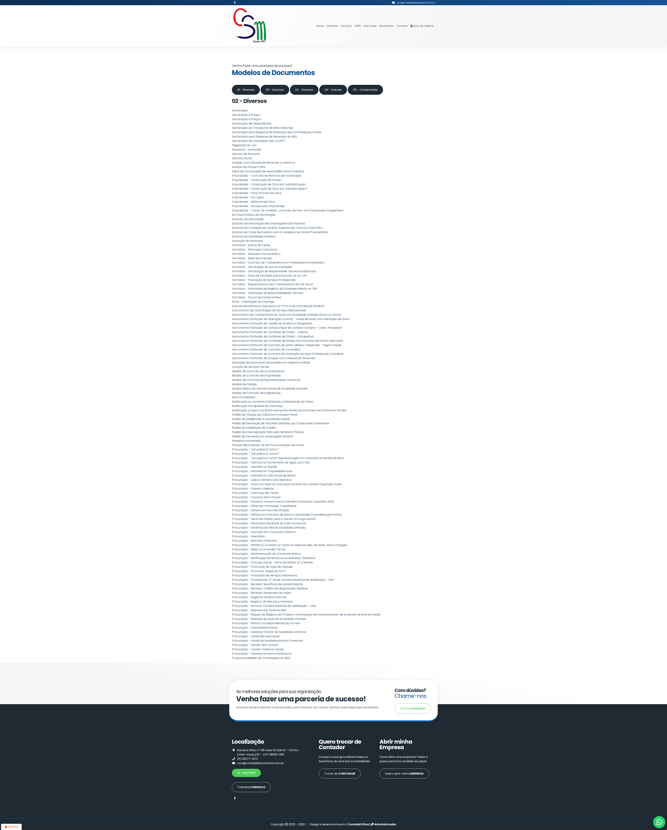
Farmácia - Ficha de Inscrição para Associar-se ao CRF (269, 276)
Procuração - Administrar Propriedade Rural (262, 471)
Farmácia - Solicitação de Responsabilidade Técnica (267, 293)
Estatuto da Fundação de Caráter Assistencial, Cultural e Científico (277, 228)
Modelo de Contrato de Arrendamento (258, 371)
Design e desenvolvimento (327, 824)
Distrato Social (242, 158)
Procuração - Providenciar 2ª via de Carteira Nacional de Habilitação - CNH (283, 580)
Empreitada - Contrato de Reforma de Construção (266, 176)
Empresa (332, 26)
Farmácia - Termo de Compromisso (256, 297)
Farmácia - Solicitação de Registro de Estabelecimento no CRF (274, 289)
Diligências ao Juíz (244, 145)
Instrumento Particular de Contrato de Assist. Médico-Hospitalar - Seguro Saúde (286, 345)
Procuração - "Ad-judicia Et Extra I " (255, 449)
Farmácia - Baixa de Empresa (252, 258)
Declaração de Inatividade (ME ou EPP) (258, 141)
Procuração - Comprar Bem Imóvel (256, 497)
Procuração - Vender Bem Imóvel (255, 645)
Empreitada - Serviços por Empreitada (258, 206)
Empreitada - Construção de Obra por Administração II (269, 189)
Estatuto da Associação (248, 219)
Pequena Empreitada (246, 441)
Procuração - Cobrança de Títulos (255, 493)
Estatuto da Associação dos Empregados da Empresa (268, 223)
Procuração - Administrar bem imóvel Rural (261, 654)
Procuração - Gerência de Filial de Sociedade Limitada (268, 528)
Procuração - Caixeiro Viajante (253, 489)
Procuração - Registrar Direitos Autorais (259, 597)
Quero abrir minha (404, 774)
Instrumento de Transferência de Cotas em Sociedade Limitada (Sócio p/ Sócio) (286, 315)
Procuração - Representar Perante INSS (259, 610)
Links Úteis (370, 26)
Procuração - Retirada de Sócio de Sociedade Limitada (269, 619)
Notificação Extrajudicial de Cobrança (257, 406)
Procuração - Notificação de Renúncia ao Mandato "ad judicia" (274, 558)
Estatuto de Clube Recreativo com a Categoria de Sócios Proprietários (280, 232)
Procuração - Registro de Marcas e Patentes (262, 602)
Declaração (240, 110)
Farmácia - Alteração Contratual (254, 250)
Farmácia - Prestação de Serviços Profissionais (263, 280)
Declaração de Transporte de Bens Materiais (262, 128)
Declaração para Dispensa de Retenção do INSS (264, 137)
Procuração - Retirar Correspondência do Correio (266, 623)
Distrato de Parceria (246, 154)
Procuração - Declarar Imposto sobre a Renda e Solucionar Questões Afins (283, 502)
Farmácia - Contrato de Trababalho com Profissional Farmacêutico (278, 263)
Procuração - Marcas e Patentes (254, 541)
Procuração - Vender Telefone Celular (258, 649)
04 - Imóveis (333, 90)
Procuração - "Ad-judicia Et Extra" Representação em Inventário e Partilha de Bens (288, 458)
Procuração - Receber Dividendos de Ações (261, 593)
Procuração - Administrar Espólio (254, 467)
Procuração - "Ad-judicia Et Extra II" (255, 454)
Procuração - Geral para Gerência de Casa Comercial (269, 523)
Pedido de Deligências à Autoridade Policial (261, 419)
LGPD (357, 26)
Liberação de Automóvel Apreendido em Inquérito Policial (271, 363)
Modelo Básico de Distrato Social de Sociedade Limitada (269, 389)
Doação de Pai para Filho (249, 167)
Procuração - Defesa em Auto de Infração (260, 510)
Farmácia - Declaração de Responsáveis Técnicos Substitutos (274, 271)
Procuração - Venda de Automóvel (255, 636)
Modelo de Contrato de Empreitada (256, 376)
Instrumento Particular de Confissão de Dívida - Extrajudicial (273, 336)
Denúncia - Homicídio (246, 150)
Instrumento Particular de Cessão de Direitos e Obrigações (272, 323)
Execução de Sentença (247, 241)
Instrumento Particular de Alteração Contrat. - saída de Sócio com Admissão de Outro (291, 319)
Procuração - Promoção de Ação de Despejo (262, 567)
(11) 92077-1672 (247, 759)
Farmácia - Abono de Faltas (251, 245)
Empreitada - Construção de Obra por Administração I (269, 184)
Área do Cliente (423, 26)
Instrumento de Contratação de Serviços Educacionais (269, 310)
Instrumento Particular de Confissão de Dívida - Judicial (270, 332)
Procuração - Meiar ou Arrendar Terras (258, 549)
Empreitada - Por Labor (248, 197)
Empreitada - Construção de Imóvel (256, 180)
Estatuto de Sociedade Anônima (253, 236)
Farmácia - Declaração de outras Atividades (262, 267)
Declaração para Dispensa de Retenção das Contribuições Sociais (277, 132)
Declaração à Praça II (246, 119)
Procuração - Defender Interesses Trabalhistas (264, 506)
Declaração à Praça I (246, 115)
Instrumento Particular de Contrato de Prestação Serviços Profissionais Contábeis (288, 354)
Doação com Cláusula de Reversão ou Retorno (263, 163)
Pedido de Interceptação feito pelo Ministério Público (268, 432)
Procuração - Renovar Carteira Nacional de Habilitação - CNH (274, 606)
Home (320, 26)
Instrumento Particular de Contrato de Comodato (266, 349)
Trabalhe (251, 787)
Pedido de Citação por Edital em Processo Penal (264, 415)
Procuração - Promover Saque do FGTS (259, 571)
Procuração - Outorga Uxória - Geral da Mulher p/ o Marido (272, 562)
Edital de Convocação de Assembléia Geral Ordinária (268, 171)
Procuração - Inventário (248, 536)
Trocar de (339, 774)
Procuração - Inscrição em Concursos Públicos (264, 532)
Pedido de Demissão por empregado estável (262, 436)
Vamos (412, 708)
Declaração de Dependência (251, 123)
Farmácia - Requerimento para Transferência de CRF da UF (272, 284)
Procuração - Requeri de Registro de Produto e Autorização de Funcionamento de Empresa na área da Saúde (306, 615)
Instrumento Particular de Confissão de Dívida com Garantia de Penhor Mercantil (287, 341)
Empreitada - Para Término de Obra (257, 193)
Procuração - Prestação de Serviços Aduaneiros (264, 575)
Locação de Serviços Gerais (250, 367)
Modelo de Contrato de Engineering (256, 393)
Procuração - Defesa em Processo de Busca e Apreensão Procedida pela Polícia (286, 515)
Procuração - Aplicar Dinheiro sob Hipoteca (261, 480)
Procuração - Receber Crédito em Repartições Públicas (270, 588)
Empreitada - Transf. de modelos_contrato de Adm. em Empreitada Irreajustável (287, 210)
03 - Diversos (304, 90)
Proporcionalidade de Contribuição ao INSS (261, 658)
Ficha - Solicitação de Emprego (253, 302)
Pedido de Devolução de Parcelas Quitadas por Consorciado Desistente (280, 423)
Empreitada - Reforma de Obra (253, 202)
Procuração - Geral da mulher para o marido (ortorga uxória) (274, 519)
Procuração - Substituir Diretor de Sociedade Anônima (269, 632)
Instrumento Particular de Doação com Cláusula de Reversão (273, 358)
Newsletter (386, 26)
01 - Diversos (245, 90)
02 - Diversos (275, 90)
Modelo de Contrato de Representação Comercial (266, 380)
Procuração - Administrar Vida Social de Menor (264, 475)
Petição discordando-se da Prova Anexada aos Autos (268, 445)
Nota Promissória (243, 397)
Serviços (346, 26)
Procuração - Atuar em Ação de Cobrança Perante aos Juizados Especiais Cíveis (287, 484)
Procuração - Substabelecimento (255, 628)
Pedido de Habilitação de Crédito (254, 428)
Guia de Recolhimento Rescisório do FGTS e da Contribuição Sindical (278, 306)
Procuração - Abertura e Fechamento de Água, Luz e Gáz (271, 462)
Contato (402, 26)
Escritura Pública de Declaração (253, 215)
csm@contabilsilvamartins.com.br (260, 763)
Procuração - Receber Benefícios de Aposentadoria (267, 584)
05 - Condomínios (365, 90)
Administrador (385, 824)
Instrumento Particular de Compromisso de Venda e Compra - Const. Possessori (287, 328)
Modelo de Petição (244, 384)
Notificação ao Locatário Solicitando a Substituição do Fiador (273, 402)
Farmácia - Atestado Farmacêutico (256, 254)
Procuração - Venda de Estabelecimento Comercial (267, 641)
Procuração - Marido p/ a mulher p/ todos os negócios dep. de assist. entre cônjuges (289, 545)
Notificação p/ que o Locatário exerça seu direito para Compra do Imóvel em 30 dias (289, 410)
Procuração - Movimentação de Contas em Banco (266, 554)
